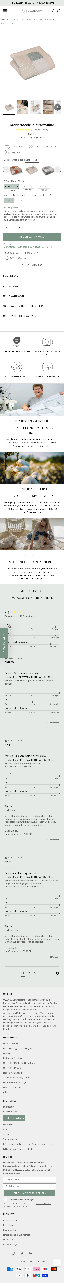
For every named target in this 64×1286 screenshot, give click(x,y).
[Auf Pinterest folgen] (22, 1253)
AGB (5, 1129)
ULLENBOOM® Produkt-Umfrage (19, 1063)
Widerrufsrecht (10, 1111)
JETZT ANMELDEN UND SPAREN (29, 1193)
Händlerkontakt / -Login (14, 1082)
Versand (43, 137)
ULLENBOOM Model (13, 1068)
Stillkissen (8, 1239)
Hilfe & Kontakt (10, 1043)
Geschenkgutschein (12, 1087)
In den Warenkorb (31, 236)
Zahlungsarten (10, 1139)
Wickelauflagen (10, 1244)
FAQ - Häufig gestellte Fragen (17, 1048)
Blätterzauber (7, 23)
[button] (9, 107)
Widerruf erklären (14, 1118)
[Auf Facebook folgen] (5, 1253)
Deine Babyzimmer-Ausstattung (25, 19)
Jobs (5, 1092)
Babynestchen (10, 1230)
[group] (32, 612)
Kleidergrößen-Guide (13, 1058)
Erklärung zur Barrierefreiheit (17, 1149)
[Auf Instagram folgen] (13, 1253)
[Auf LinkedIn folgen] (30, 1253)
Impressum (8, 1106)
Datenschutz (9, 1124)
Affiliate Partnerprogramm (16, 1077)
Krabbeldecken (46, 19)
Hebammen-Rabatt (12, 1073)
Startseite (5, 19)
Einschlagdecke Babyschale (16, 1234)
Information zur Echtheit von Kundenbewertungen (27, 1144)
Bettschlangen (10, 1225)
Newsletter (8, 1053)
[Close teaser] (9, 627)
